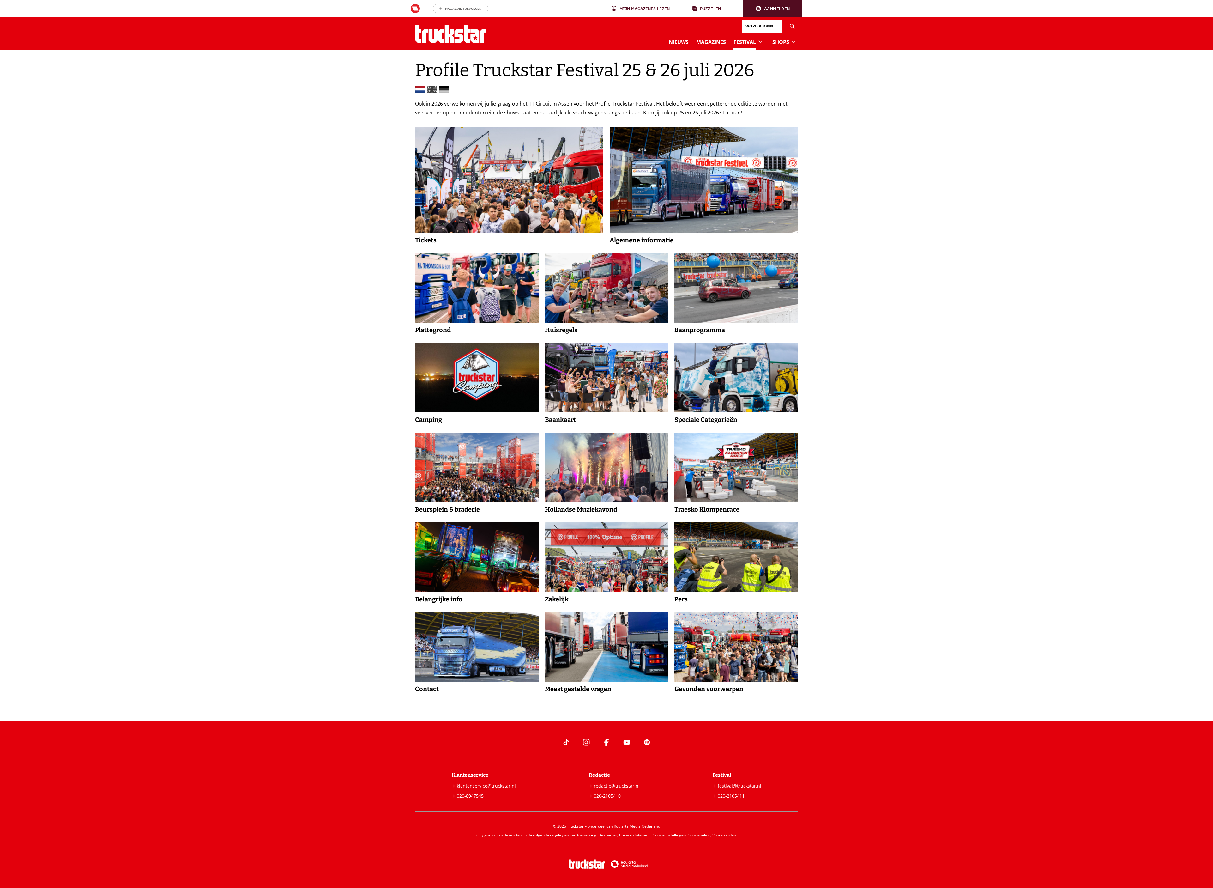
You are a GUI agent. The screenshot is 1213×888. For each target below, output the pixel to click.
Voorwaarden (724, 835)
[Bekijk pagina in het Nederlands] (420, 89)
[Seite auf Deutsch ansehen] (444, 89)
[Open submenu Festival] (760, 41)
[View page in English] (432, 89)
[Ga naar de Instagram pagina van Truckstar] (586, 742)
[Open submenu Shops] (793, 41)
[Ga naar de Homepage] (450, 34)
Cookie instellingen (669, 835)
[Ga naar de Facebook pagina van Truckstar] (606, 742)
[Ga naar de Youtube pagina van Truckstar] (626, 742)
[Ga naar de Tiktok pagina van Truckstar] (566, 742)
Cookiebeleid (699, 835)
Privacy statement (635, 835)
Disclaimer (607, 835)
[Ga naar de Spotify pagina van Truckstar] (647, 742)
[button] (772, 8)
